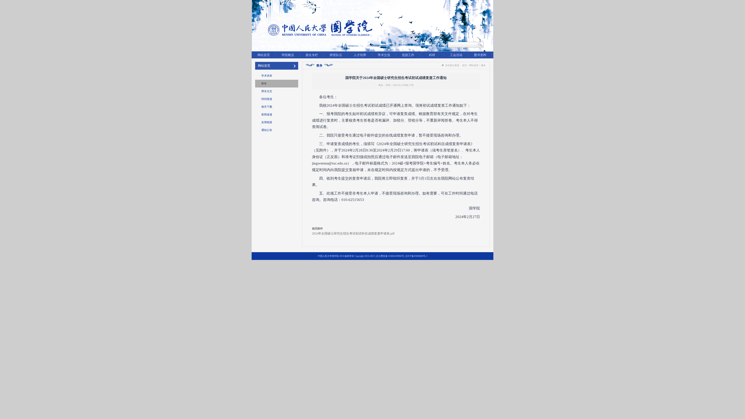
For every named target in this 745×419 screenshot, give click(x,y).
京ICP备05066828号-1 (416, 256)
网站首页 (263, 55)
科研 (432, 55)
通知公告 (266, 130)
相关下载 (266, 106)
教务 (264, 83)
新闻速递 (266, 114)
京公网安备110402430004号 (390, 256)
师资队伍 (336, 55)
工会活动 (456, 55)
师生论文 (266, 91)
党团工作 (408, 55)
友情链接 (266, 122)
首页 (464, 65)
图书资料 (480, 55)
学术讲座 (266, 75)
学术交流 (384, 55)
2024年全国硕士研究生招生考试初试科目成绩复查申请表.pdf (353, 233)
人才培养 (360, 55)
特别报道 (266, 99)
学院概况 (288, 55)
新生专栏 (312, 55)
